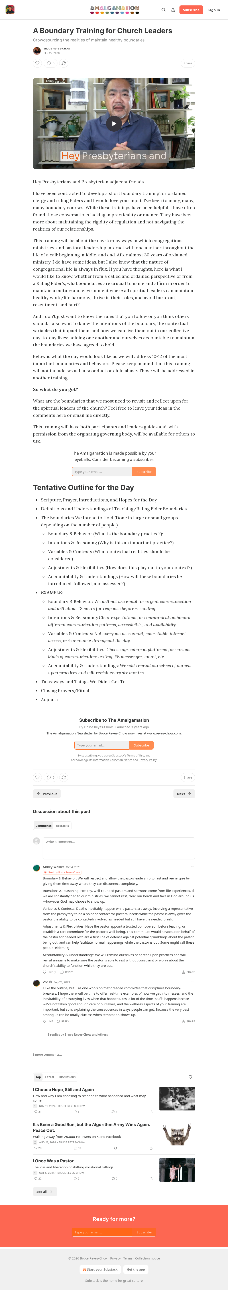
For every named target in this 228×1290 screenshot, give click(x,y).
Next (181, 793)
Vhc (45, 982)
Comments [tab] (43, 826)
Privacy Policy (148, 760)
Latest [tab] (49, 1077)
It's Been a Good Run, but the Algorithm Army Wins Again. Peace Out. (91, 1127)
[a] (114, 124)
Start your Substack (102, 1269)
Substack (92, 1280)
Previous (50, 793)
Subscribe (191, 10)
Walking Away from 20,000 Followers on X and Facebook (77, 1136)
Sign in (214, 10)
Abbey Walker (53, 867)
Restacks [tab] (62, 826)
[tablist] (52, 825)
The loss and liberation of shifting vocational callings (73, 1167)
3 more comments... (47, 1055)
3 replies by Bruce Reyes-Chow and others (78, 1034)
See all (42, 1191)
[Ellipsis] (192, 866)
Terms (127, 1258)
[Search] (163, 9)
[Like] (37, 63)
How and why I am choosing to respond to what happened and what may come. (89, 1098)
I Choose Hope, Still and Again (63, 1089)
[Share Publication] (173, 9)
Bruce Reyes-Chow (57, 48)
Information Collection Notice (112, 760)
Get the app (136, 1269)
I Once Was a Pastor (53, 1160)
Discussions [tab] (67, 1077)
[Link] (26, 487)
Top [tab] (38, 1077)
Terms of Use (135, 755)
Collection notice (147, 1258)
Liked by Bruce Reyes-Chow (64, 872)
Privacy (115, 1258)
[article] (114, 1100)
